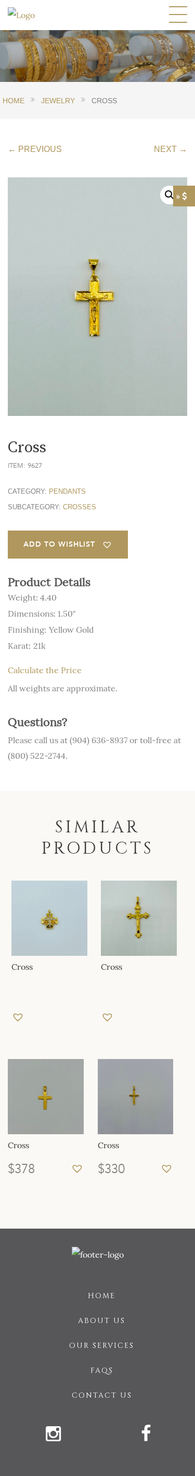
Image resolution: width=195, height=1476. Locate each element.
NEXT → (170, 149)
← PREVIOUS (35, 149)
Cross (22, 967)
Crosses (79, 507)
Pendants (67, 491)
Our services (101, 1345)
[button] (68, 545)
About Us (101, 1321)
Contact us (102, 1395)
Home (101, 1296)
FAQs (101, 1370)
